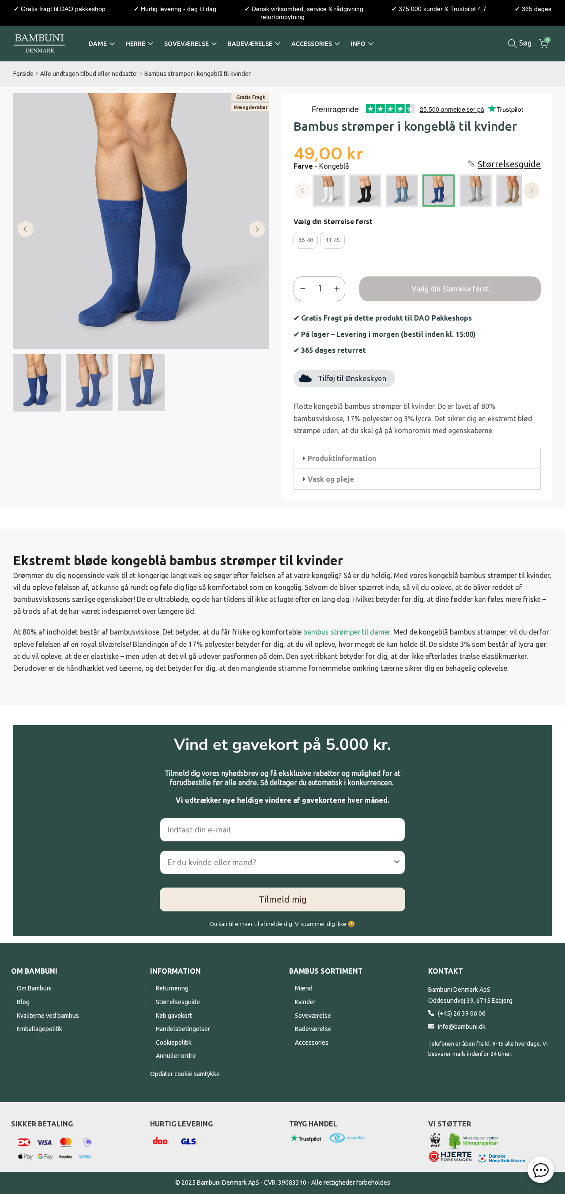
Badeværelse (313, 1028)
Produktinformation (342, 458)
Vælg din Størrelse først (333, 221)
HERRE (135, 43)
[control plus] (339, 288)
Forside (23, 73)
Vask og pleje (331, 479)
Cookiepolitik (174, 1042)
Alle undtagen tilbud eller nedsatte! (89, 73)
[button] (504, 164)
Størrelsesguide (178, 1001)
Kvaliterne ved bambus (48, 1015)
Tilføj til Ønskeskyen (352, 378)
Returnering (172, 988)
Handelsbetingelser (183, 1028)
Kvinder (305, 1001)
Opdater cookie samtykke (185, 1073)
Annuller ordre (176, 1055)
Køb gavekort (174, 1015)
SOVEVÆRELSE (186, 43)
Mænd (304, 988)
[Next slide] (257, 229)
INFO (358, 43)
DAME (98, 43)
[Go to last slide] (26, 229)
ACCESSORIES (311, 43)
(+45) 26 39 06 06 (462, 1013)
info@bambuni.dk (462, 1026)
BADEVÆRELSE (250, 43)
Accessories (311, 1042)
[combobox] (279, 862)
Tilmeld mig (283, 899)
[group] (37, 383)
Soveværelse (313, 1015)
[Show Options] (396, 862)
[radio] (329, 190)
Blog (23, 1001)
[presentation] (532, 190)
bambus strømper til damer (346, 632)
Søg (524, 43)
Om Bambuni (34, 988)
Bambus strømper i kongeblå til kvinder (197, 73)
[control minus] (301, 288)
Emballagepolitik (39, 1028)
